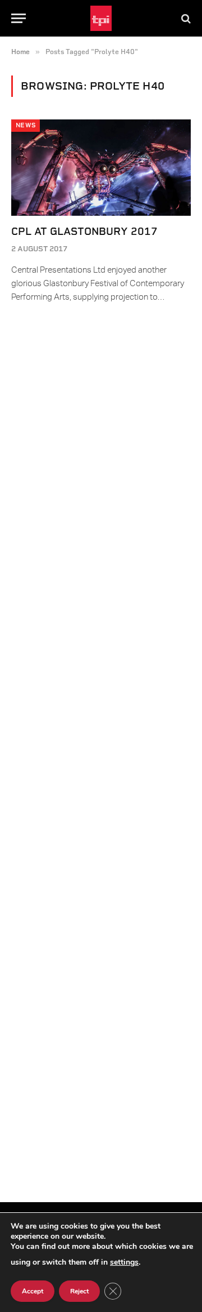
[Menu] (18, 18)
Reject (79, 1291)
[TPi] (101, 18)
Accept (32, 1291)
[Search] (185, 18)
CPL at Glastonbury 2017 (84, 231)
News (25, 125)
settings (124, 1262)
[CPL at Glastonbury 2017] (101, 167)
